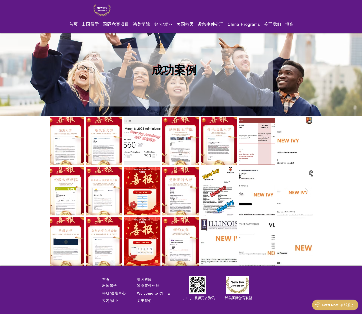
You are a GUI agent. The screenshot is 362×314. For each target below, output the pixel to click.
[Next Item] (306, 191)
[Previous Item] (56, 191)
